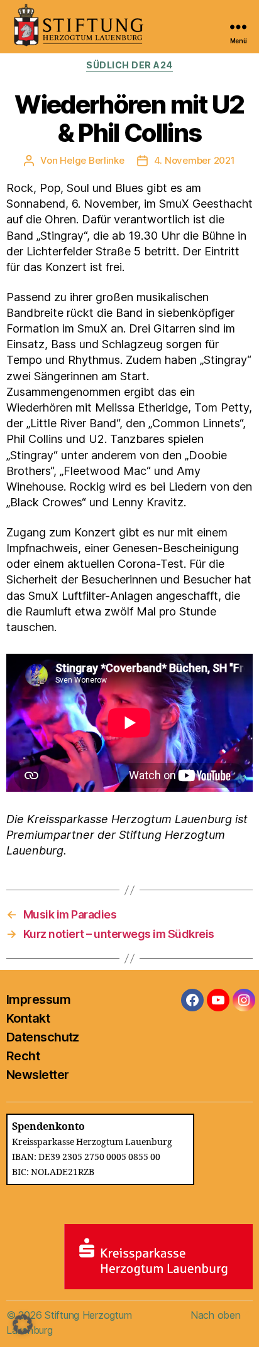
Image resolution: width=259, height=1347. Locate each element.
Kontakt (28, 1018)
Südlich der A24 (129, 65)
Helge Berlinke (92, 160)
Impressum (38, 999)
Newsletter (37, 1074)
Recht (23, 1055)
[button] (22, 1324)
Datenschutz (42, 1037)
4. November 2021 (194, 160)
